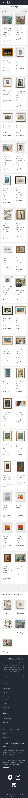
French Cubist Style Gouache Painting (20, 384)
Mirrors (7, 633)
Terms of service (14, 796)
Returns (5, 733)
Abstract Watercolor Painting (19, 508)
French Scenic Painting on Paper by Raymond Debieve (7, 193)
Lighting (5, 703)
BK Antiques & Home (11, 794)
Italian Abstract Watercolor (20, 62)
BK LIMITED (6, 707)
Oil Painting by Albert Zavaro (20, 413)
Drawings (20, 613)
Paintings (20, 633)
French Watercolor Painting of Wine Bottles (7, 570)
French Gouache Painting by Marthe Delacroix (7, 415)
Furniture (5, 692)
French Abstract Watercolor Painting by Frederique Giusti (20, 95)
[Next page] (19, 589)
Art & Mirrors (6, 700)
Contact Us (6, 737)
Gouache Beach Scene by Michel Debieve (7, 447)
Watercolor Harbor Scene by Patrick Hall (7, 384)
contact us (10, 760)
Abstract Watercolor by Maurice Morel (20, 447)
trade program (13, 750)
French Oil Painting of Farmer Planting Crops (7, 159)
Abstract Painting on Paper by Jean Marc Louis (20, 226)
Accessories (6, 696)
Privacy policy (21, 794)
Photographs (7, 652)
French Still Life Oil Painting (20, 476)
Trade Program (7, 718)
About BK (5, 722)
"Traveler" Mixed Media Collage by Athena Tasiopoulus (6, 227)
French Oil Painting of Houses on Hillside (19, 352)
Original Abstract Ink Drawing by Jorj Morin (20, 159)
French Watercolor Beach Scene (19, 321)
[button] (3, 2)
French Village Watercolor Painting (7, 128)
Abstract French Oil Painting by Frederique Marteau (7, 289)
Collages (7, 614)
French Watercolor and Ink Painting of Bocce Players (20, 192)
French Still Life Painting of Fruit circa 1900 (7, 63)
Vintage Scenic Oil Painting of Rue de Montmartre (7, 31)
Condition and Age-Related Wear (12, 730)
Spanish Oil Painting (19, 567)
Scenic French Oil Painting (20, 291)
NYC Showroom (7, 726)
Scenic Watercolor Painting (6, 260)
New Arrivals (6, 688)
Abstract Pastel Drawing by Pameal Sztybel (7, 92)
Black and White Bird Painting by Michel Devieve (7, 321)
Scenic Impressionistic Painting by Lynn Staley (20, 261)
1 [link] (9, 589)
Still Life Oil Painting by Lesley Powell (20, 30)
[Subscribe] (23, 676)
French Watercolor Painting (6, 508)
